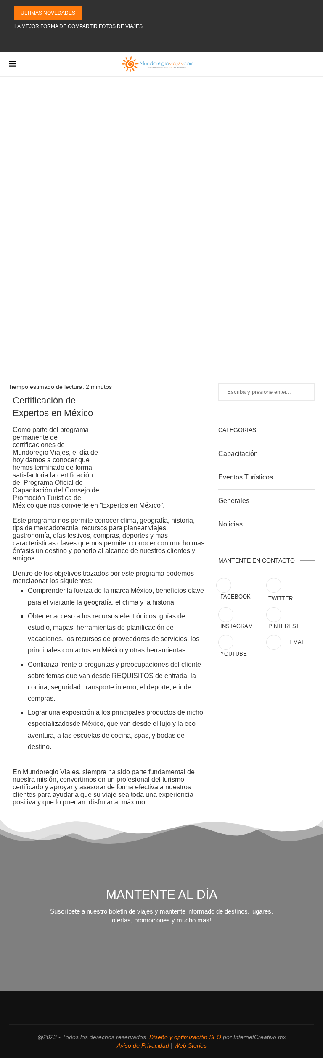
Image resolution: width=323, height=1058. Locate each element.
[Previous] (89, 13)
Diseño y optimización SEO (185, 1037)
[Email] (188, 40)
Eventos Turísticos (245, 477)
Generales (233, 500)
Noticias (230, 524)
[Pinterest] (154, 40)
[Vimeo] (199, 40)
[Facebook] (124, 40)
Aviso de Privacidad (143, 1045)
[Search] (310, 64)
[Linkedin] (165, 40)
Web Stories (190, 1045)
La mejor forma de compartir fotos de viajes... (80, 26)
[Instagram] (142, 40)
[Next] (100, 13)
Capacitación (238, 453)
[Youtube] (177, 40)
